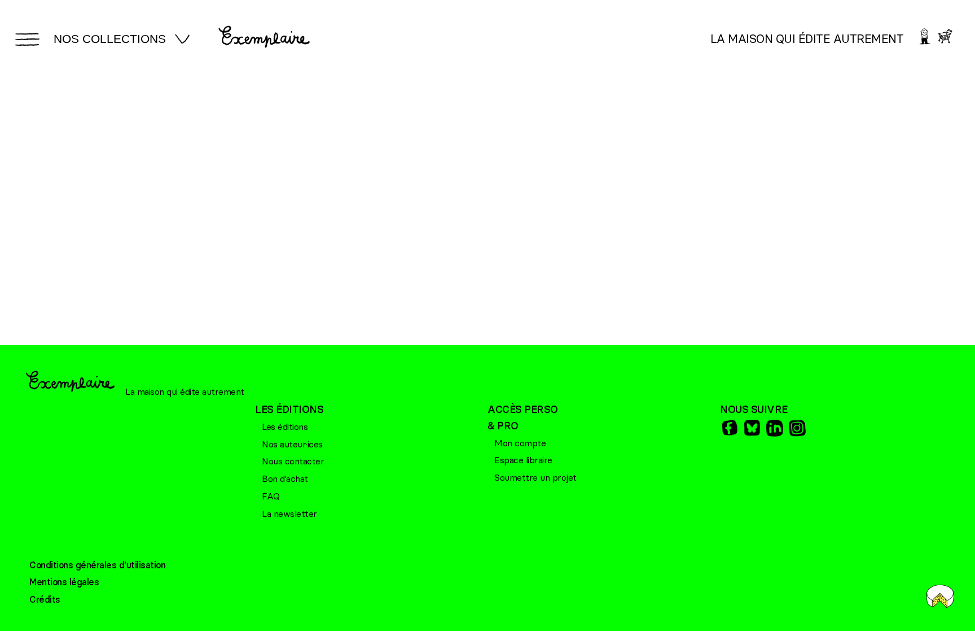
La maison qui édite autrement (807, 38)
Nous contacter (293, 461)
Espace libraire (523, 459)
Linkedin (773, 428)
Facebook (728, 428)
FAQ (271, 496)
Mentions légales (64, 582)
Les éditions (285, 426)
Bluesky (751, 428)
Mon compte (520, 443)
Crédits (44, 599)
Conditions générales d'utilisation (97, 565)
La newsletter (289, 513)
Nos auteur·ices (292, 444)
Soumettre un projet (535, 477)
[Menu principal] (25, 39)
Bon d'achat (285, 478)
